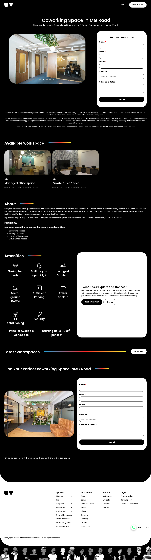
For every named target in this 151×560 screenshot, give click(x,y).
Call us (110, 302)
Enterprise (85, 526)
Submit (122, 99)
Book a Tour (143, 527)
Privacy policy (127, 496)
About (83, 507)
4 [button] (50, 79)
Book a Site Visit (92, 302)
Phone (102, 61)
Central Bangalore (64, 515)
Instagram (107, 496)
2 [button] (43, 79)
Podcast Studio (87, 503)
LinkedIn (106, 500)
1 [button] (40, 79)
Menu (122, 5)
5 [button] (53, 79)
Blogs (83, 511)
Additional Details (107, 82)
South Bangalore (63, 518)
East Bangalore (62, 526)
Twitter (106, 507)
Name (102, 42)
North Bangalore (63, 522)
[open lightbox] (42, 59)
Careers (84, 515)
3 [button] (47, 79)
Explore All (138, 351)
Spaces (84, 496)
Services (84, 500)
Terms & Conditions (129, 503)
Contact (84, 522)
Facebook (107, 503)
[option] (42, 59)
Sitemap (84, 518)
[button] (64, 496)
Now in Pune (137, 5)
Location (103, 71)
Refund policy (126, 500)
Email (102, 52)
